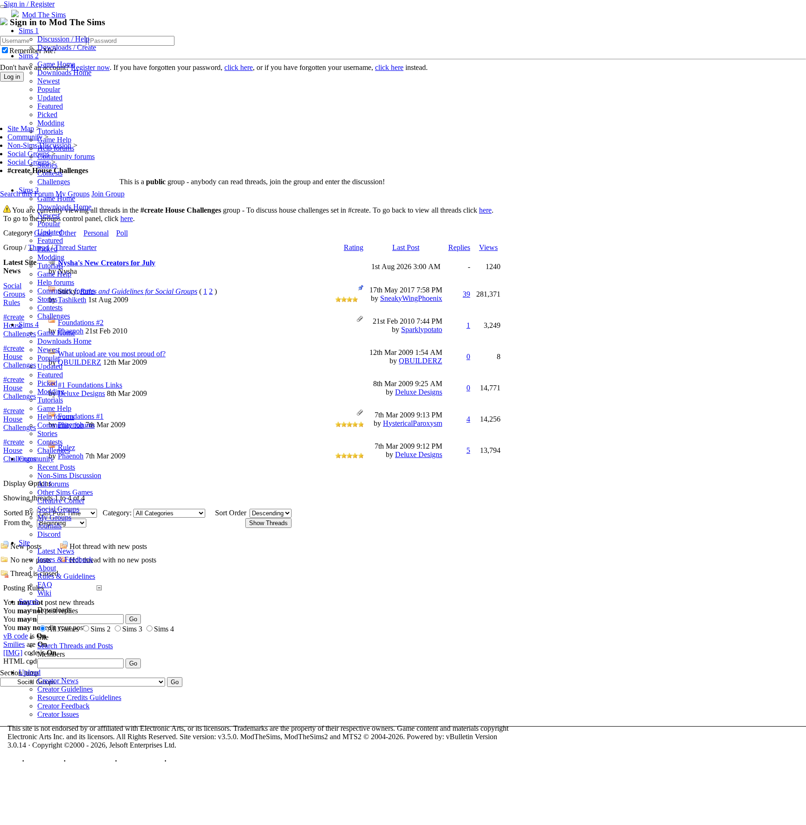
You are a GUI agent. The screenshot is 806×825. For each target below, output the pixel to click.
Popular (48, 89)
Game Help (54, 140)
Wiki (44, 593)
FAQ (44, 585)
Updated (50, 98)
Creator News (57, 681)
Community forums (66, 156)
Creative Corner (60, 501)
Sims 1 (29, 31)
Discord (49, 534)
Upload (30, 672)
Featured (50, 106)
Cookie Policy (140, 761)
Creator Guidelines (65, 689)
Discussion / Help (63, 39)
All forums (53, 484)
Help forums (55, 148)
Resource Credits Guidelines (79, 697)
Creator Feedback (63, 706)
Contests (50, 173)
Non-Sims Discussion (69, 475)
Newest (48, 81)
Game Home (56, 64)
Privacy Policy (90, 761)
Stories (47, 165)
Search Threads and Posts (75, 646)
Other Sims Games (65, 492)
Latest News (55, 551)
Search (29, 601)
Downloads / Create (66, 47)
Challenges (53, 182)
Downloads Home (64, 72)
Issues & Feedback (65, 559)
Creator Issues (58, 714)
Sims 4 (29, 324)
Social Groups (58, 509)
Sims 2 (29, 56)
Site (24, 543)
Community (36, 459)
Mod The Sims (44, 15)
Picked (47, 114)
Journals (49, 526)
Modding (50, 123)
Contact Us (44, 761)
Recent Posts (56, 467)
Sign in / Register (29, 4)
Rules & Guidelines (66, 576)
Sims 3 (29, 190)
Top (13, 761)
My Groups (54, 517)
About (46, 568)
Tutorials (50, 131)
